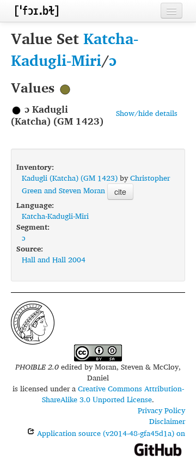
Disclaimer (167, 421)
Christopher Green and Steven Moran (96, 183)
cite (120, 191)
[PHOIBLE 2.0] (36, 10)
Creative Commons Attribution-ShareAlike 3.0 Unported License (113, 393)
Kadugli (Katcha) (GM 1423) (70, 177)
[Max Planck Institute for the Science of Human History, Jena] (32, 321)
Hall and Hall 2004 (53, 259)
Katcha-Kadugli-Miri (74, 49)
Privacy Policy (161, 410)
